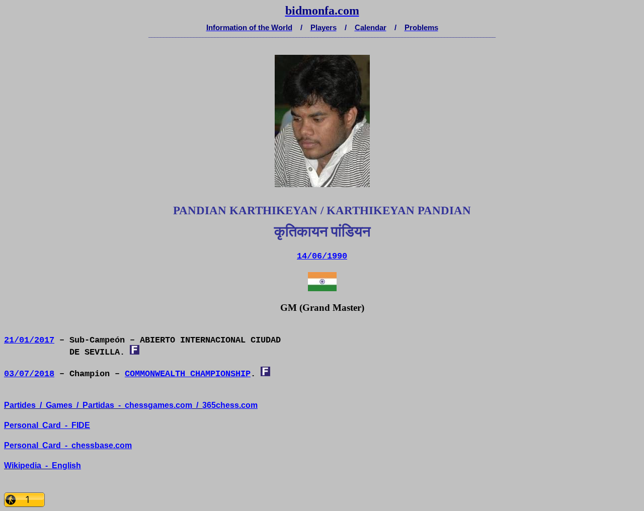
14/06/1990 (322, 256)
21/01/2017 (29, 340)
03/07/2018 (29, 374)
